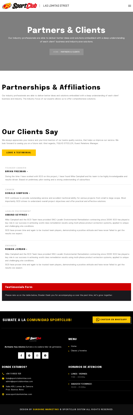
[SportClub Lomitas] (36, 6)
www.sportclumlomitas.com (19, 394)
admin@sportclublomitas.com (19, 381)
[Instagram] (37, 355)
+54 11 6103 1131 (13, 374)
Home (56, 52)
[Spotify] (29, 355)
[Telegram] (45, 355)
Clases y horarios (79, 351)
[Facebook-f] (21, 355)
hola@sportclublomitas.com (18, 378)
